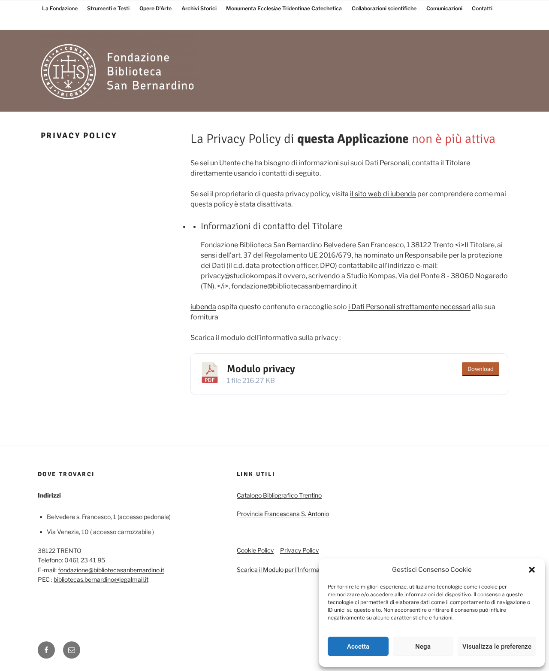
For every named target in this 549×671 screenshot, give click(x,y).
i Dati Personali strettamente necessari (409, 307)
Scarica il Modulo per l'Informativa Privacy (294, 569)
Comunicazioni (444, 8)
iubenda (203, 307)
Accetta (358, 646)
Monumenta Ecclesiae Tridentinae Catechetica (284, 8)
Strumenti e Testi (108, 8)
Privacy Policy (299, 550)
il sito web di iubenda (383, 194)
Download (481, 368)
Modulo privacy (261, 368)
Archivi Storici (199, 8)
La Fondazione (60, 8)
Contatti (482, 8)
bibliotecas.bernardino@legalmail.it (101, 579)
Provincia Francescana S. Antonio (283, 513)
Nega (423, 646)
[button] (532, 569)
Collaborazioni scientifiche (384, 8)
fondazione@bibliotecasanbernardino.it (111, 570)
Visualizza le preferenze (496, 646)
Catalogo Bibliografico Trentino (279, 495)
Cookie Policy (255, 550)
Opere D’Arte (155, 8)
